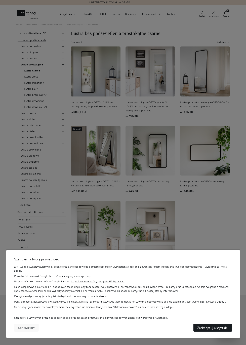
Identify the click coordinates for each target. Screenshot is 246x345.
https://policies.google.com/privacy (70, 276)
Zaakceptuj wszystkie (212, 327)
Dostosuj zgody (26, 327)
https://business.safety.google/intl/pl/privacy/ (98, 281)
